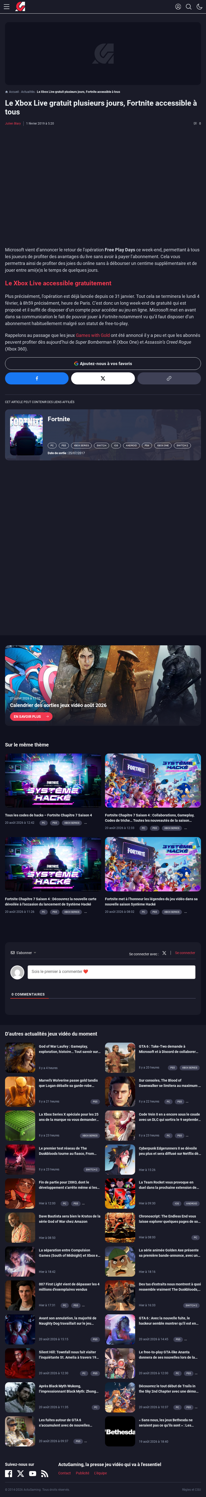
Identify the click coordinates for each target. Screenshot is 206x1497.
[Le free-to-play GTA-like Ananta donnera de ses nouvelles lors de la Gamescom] (120, 1362)
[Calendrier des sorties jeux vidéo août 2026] (103, 685)
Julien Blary (13, 123)
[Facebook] (8, 1473)
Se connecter (184, 953)
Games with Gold (93, 335)
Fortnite (59, 419)
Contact (64, 1473)
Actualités (28, 92)
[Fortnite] (26, 434)
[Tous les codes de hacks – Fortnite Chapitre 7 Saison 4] (53, 780)
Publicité (82, 1473)
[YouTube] (32, 1473)
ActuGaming (20, 7)
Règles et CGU (191, 1489)
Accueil (14, 92)
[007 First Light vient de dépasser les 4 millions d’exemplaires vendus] (20, 1294)
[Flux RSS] (44, 1473)
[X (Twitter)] (20, 1473)
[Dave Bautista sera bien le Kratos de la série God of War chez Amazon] (20, 1227)
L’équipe (100, 1473)
